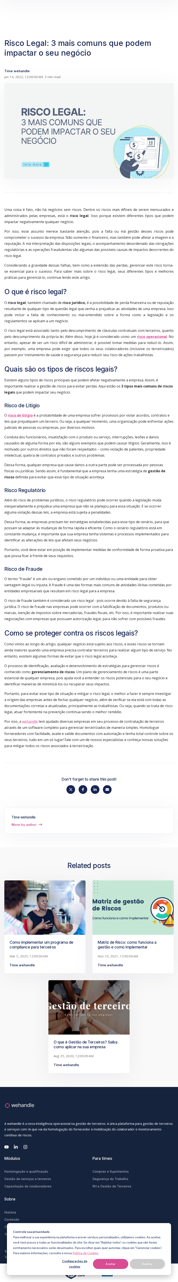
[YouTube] (6, 1147)
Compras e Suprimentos (110, 1171)
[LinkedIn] (16, 1147)
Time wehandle (17, 71)
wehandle (30, 721)
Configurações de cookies (74, 1263)
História (10, 1212)
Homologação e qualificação (26, 1171)
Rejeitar (147, 1264)
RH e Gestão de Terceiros (111, 1186)
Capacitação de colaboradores (27, 1186)
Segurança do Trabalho (110, 1179)
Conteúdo (11, 1219)
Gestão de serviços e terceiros (27, 1179)
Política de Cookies (85, 1253)
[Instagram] (25, 1147)
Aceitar (110, 1264)
